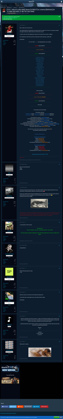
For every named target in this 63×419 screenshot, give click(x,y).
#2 (59, 164)
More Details (56, 417)
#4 (59, 222)
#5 (59, 245)
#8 (59, 316)
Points (4, 41)
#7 (59, 292)
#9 (59, 341)
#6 (59, 268)
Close (61, 417)
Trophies (4, 43)
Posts (4, 44)
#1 (59, 25)
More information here (7, 18)
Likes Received (5, 40)
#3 (59, 187)
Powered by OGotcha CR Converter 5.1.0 (39, 154)
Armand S (19, 13)
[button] (2, 2)
